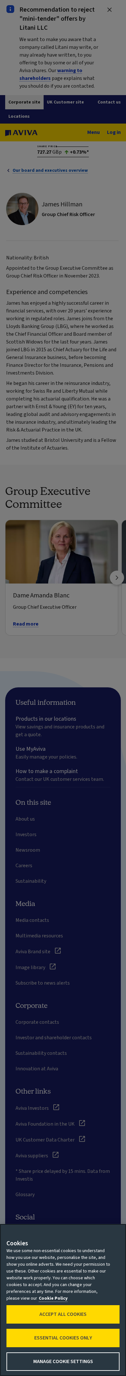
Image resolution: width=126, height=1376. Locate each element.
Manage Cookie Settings (63, 1361)
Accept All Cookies (63, 1314)
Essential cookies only (63, 1337)
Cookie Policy (53, 1298)
